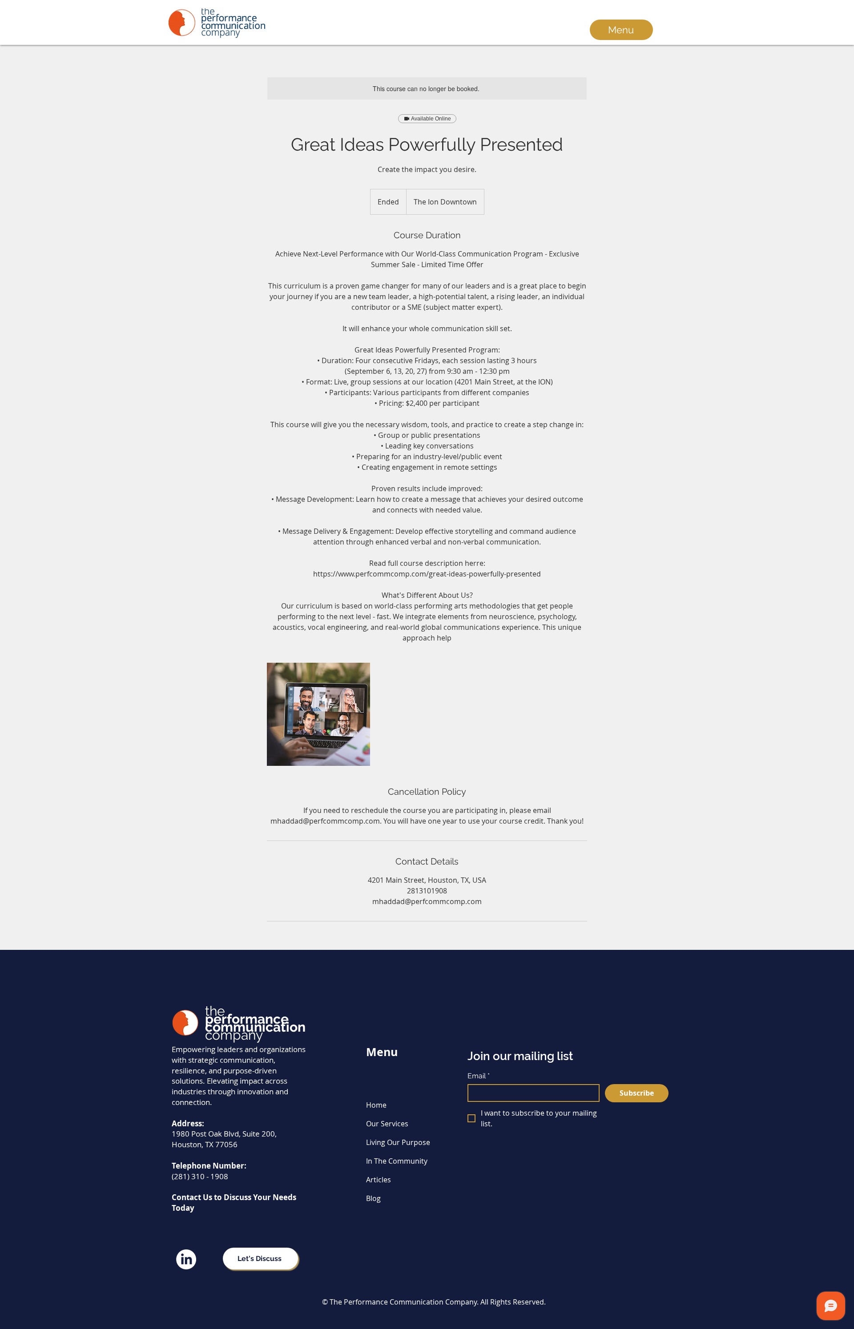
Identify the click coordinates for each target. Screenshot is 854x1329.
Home (376, 1105)
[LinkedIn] (186, 1259)
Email (478, 1076)
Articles (378, 1180)
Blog (373, 1198)
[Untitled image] (318, 714)
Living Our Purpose (398, 1142)
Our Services (387, 1124)
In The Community (396, 1161)
